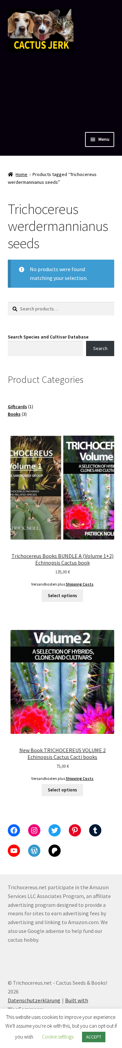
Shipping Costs (80, 584)
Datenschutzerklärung (34, 1000)
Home (21, 174)
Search (100, 348)
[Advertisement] (61, 90)
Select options (62, 595)
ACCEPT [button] (93, 1037)
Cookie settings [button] (58, 1036)
